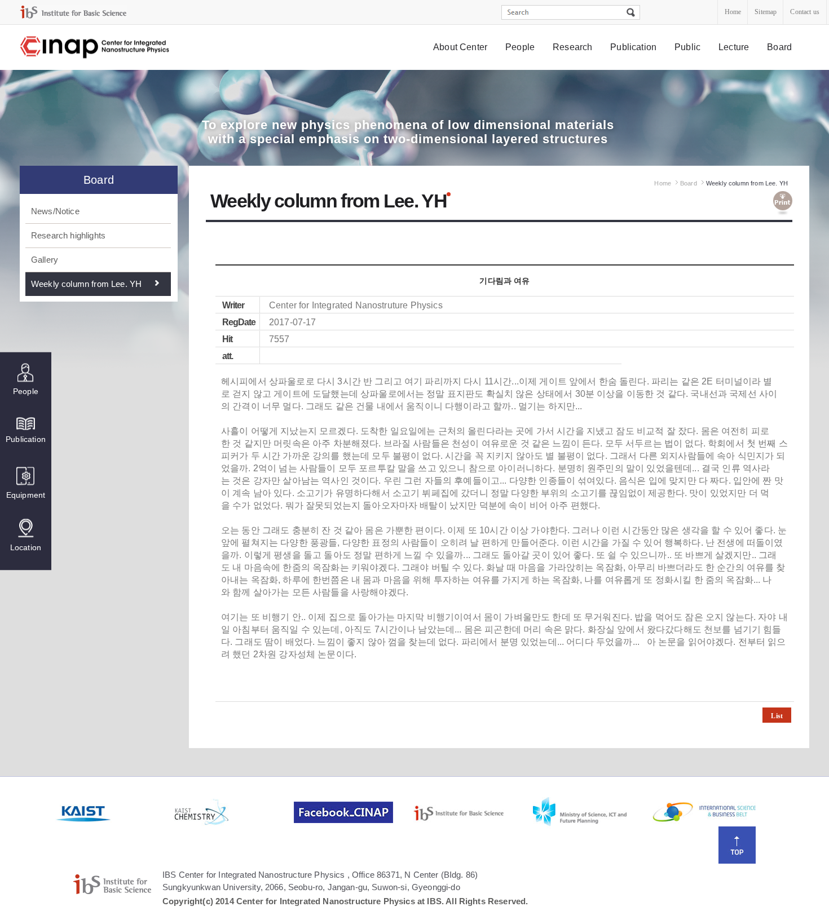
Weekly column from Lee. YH (86, 284)
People (520, 47)
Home (733, 12)
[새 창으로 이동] (73, 12)
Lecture (733, 47)
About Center (460, 47)
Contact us (804, 12)
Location (25, 547)
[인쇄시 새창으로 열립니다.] (782, 203)
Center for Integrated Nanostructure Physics (95, 48)
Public (687, 47)
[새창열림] (114, 812)
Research (572, 47)
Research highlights (68, 235)
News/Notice (55, 211)
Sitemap (766, 12)
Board (779, 47)
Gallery (44, 259)
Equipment (25, 494)
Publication (633, 47)
